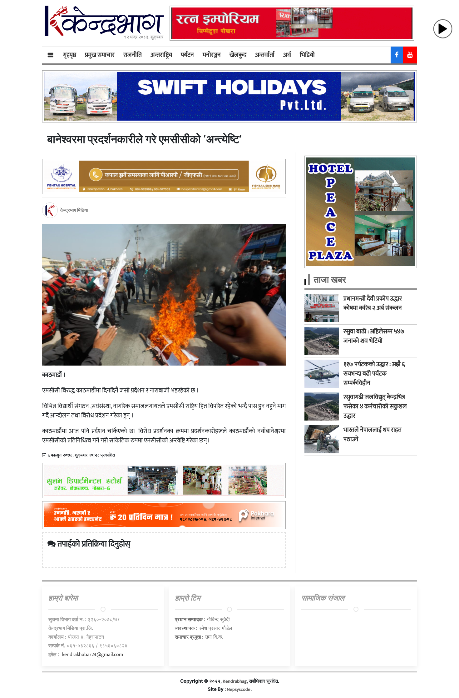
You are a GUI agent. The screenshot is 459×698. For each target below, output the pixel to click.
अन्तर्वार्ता (264, 55)
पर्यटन (187, 55)
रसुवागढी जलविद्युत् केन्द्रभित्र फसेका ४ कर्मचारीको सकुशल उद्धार (375, 406)
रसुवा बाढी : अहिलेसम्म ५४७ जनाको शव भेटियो (373, 336)
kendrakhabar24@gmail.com (92, 655)
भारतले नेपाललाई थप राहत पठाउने (372, 435)
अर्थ (287, 55)
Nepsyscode (238, 689)
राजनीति (132, 55)
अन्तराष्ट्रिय (161, 55)
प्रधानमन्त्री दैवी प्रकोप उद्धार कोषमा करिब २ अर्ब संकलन (372, 303)
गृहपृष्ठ (69, 55)
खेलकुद (238, 55)
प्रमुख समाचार (100, 55)
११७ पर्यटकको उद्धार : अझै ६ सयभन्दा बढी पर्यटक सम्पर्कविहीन (374, 373)
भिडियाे (307, 55)
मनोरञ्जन (212, 55)
